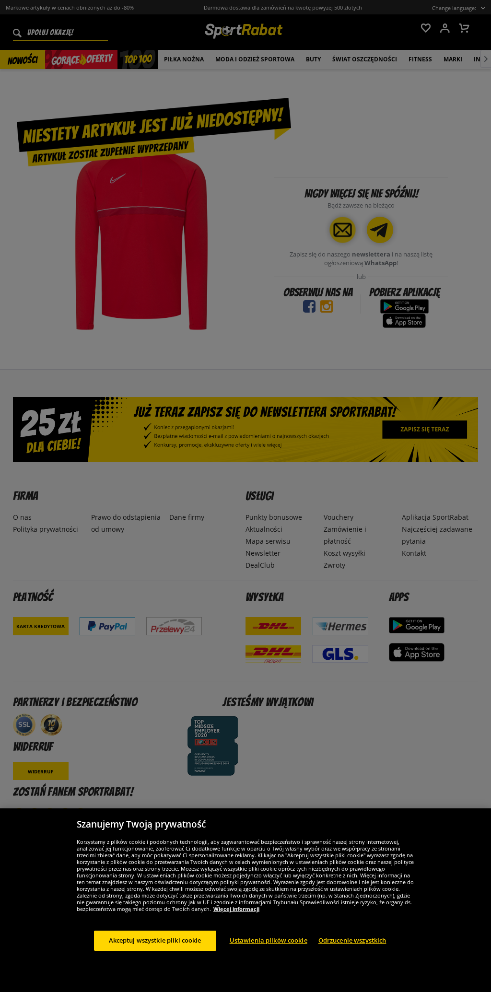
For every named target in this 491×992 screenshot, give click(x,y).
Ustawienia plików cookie (268, 940)
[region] (245, 900)
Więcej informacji (236, 908)
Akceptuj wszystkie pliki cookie (155, 940)
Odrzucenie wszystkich (352, 940)
